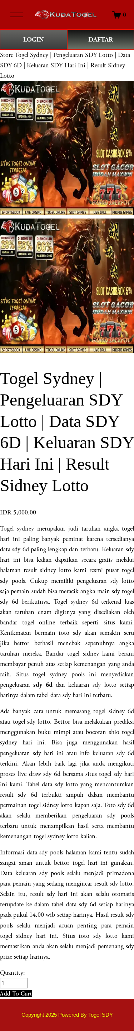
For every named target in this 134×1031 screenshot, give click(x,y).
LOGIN (33, 39)
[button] (16, 993)
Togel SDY (100, 1015)
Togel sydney (17, 528)
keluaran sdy (109, 753)
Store (6, 55)
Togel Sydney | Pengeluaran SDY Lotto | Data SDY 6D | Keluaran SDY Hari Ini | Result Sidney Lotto (65, 65)
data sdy (37, 852)
